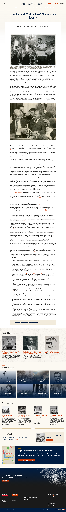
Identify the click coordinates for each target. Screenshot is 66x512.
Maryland (38, 7)
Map (24, 498)
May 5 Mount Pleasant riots (17, 192)
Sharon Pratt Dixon (24, 322)
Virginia (46, 7)
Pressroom (3, 500)
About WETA (4, 499)
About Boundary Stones (51, 503)
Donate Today (5, 480)
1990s (30, 322)
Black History (35, 322)
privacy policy (12, 510)
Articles (14, 7)
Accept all (63, 509)
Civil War (18, 437)
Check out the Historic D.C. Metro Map (26, 460)
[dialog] (33, 510)
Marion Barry (17, 322)
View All (16, 439)
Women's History (41, 393)
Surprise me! (49, 439)
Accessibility (14, 500)
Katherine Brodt (6, 424)
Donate (49, 3)
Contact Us (4, 501)
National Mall (24, 393)
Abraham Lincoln (57, 380)
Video (20, 7)
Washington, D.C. (29, 7)
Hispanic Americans (25, 380)
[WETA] (62, 3)
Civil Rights (4, 439)
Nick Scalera (37, 423)
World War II (24, 437)
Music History (8, 393)
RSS (12, 499)
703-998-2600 (26, 499)
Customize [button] (59, 509)
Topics (52, 7)
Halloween (8, 380)
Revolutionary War (41, 380)
